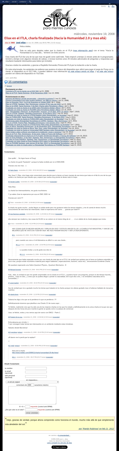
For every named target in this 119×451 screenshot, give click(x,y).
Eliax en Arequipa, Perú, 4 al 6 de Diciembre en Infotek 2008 (28, 102)
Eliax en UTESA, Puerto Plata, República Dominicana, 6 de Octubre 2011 (32, 123)
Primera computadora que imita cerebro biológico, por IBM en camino (31, 100)
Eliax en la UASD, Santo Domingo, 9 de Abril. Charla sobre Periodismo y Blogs (34, 106)
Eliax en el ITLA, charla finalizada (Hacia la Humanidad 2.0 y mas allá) (55, 38)
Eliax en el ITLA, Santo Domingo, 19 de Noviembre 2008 (26, 93)
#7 (9, 283)
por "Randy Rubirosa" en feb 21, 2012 (96, 429)
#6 (9, 269)
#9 (9, 317)
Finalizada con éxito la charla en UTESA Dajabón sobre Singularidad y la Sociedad (36, 115)
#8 (9, 294)
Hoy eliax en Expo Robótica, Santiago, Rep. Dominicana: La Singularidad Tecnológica (37, 139)
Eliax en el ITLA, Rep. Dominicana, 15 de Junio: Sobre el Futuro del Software (34, 134)
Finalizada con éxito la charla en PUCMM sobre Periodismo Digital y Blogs (33, 110)
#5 (9, 224)
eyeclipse (14, 332)
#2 (9, 182)
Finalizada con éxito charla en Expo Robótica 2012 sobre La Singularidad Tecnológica (37, 141)
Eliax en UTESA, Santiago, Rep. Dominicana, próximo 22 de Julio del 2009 (33, 104)
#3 (9, 202)
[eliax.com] (59, 18)
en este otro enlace (105, 71)
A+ (113, 6)
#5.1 (13, 235)
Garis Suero (14, 170)
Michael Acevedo (15, 269)
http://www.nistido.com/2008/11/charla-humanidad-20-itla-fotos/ (35, 352)
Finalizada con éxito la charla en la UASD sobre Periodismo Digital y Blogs (33, 108)
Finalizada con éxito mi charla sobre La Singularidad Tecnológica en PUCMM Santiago (37, 145)
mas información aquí (83, 51)
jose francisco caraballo (17, 214)
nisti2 (12, 346)
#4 (9, 214)
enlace (20, 332)
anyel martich (14, 283)
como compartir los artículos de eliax (59, 443)
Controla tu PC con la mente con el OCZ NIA (22, 91)
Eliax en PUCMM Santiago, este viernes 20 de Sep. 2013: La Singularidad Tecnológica (37, 143)
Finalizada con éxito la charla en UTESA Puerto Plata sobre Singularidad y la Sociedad (37, 124)
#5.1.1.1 (22, 254)
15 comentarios (17, 81)
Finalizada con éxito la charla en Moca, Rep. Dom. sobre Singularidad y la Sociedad (36, 128)
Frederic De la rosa (16, 317)
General (9, 86)
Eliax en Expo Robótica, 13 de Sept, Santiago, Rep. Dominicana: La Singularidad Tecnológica (40, 137)
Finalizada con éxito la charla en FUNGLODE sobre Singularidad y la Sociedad (35, 119)
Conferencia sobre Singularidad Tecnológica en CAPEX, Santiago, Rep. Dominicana (36, 121)
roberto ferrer (14, 294)
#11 (9, 346)
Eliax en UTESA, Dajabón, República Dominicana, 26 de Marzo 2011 (31, 113)
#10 (9, 332)
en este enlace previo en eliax (81, 71)
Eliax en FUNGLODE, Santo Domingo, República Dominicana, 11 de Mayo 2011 (35, 117)
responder (51, 170)
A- (109, 6)
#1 (9, 170)
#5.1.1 (18, 245)
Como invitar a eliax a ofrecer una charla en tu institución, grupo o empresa (33, 132)
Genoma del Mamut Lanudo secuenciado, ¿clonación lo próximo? (30, 98)
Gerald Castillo (15, 182)
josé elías (21, 42)
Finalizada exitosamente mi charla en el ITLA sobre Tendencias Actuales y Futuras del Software (41, 136)
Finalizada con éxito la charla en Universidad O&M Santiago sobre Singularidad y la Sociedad (40, 130)
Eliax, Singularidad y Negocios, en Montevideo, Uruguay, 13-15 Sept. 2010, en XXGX (37, 111)
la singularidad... (64, 435)
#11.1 (14, 357)
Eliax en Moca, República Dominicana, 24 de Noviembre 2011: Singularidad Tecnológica (38, 126)
